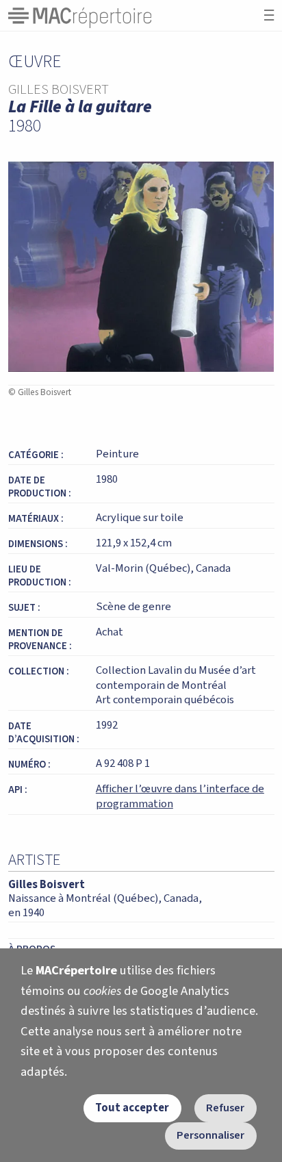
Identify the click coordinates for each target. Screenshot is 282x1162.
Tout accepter (132, 1108)
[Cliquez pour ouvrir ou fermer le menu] (269, 15)
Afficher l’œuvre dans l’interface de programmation (180, 796)
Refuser (225, 1108)
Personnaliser (210, 1135)
